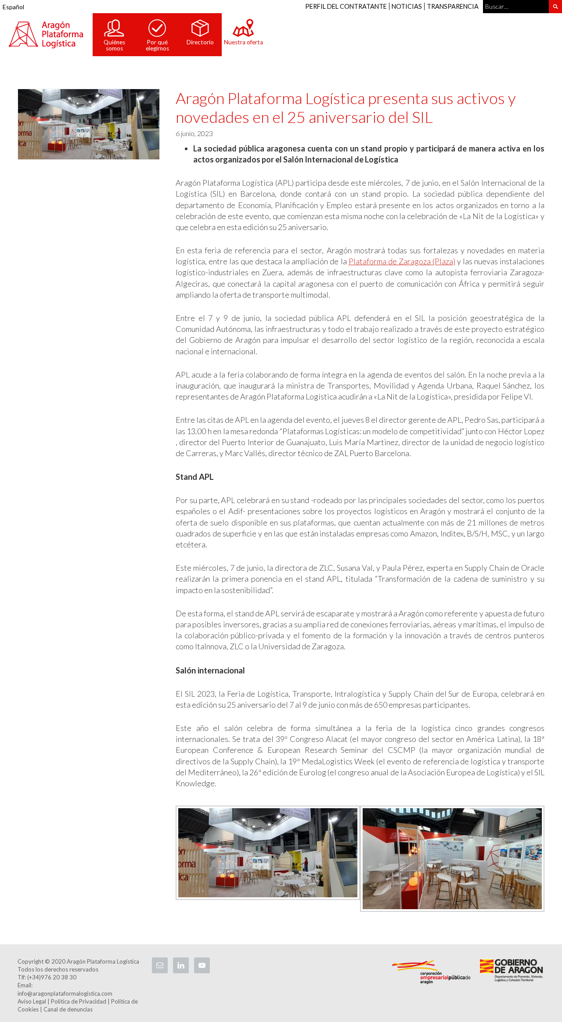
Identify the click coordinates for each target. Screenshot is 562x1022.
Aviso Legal (32, 1001)
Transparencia (453, 6)
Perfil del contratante (346, 6)
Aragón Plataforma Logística (46, 34)
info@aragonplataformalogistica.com (65, 993)
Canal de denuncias (68, 1009)
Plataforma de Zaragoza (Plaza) (402, 261)
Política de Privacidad (78, 1001)
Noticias (407, 6)
